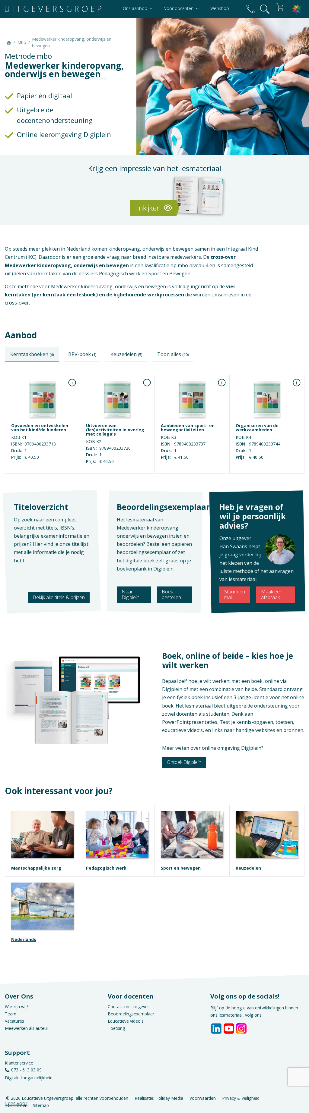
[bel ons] (250, 9)
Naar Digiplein (130, 594)
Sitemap (41, 1105)
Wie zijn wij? (16, 1006)
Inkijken (150, 208)
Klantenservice (19, 1063)
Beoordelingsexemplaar (131, 1014)
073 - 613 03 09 (26, 1070)
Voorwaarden (203, 1098)
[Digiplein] (297, 9)
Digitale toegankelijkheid (29, 1077)
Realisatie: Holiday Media (159, 1098)
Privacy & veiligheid (241, 1098)
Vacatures (14, 1021)
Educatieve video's (126, 1021)
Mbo (21, 42)
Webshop (219, 8)
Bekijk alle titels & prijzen (59, 597)
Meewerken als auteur (26, 1028)
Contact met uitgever (128, 1006)
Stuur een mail (234, 594)
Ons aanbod (135, 8)
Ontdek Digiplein (184, 762)
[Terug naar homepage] (53, 9)
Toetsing (116, 1028)
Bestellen (42, 469)
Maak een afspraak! (271, 594)
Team (10, 1014)
